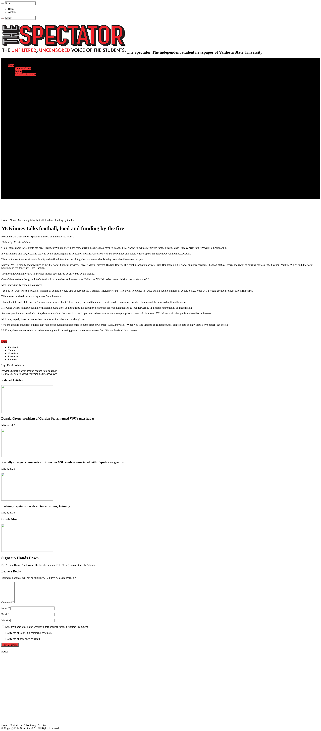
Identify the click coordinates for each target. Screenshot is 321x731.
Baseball (19, 122)
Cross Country (22, 116)
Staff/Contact (15, 182)
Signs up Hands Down (20, 558)
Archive (12, 12)
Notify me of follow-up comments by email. (28, 632)
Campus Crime (23, 68)
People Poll (21, 83)
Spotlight (35, 236)
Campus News (22, 98)
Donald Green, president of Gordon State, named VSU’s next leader (47, 418)
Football (19, 119)
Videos (18, 161)
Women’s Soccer (23, 134)
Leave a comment (50, 236)
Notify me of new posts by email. (22, 638)
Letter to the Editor (25, 89)
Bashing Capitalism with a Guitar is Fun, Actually (35, 506)
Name (5, 608)
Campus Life (15, 92)
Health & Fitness (23, 113)
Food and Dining (24, 101)
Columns (19, 86)
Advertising (30, 725)
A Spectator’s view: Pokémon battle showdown (29, 373)
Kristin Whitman (16, 365)
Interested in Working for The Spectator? (36, 194)
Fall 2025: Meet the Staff (28, 188)
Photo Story (21, 173)
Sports (11, 110)
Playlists (19, 164)
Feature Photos (22, 170)
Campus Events (23, 95)
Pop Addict (21, 155)
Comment (7, 602)
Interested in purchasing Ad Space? (33, 197)
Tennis (18, 143)
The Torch (13, 176)
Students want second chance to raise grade (29, 370)
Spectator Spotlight (25, 107)
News (11, 65)
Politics (18, 71)
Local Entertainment (25, 158)
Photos (11, 167)
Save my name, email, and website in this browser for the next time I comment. (46, 626)
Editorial (19, 80)
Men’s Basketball (24, 125)
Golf (17, 140)
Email (5, 614)
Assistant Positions (24, 191)
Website (5, 620)
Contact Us (21, 185)
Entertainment (15, 146)
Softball (19, 131)
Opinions (13, 77)
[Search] (2, 3)
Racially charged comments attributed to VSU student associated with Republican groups (62, 462)
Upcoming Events (17, 179)
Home (11, 9)
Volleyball (20, 137)
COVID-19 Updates (25, 74)
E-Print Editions (16, 62)
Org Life (19, 104)
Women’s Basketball (25, 128)
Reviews (19, 152)
